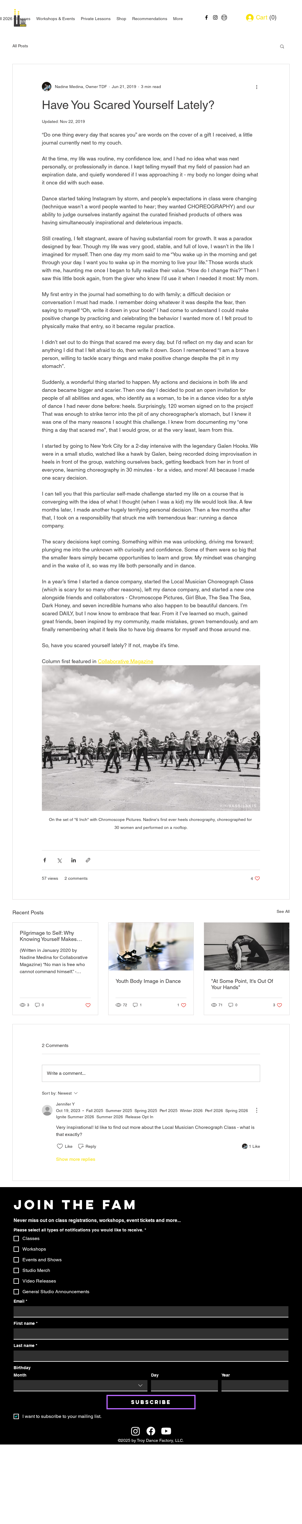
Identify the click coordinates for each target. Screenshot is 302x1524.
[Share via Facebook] (44, 860)
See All (283, 911)
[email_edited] (224, 17)
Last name (25, 1345)
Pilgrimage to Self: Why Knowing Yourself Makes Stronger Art (48, 936)
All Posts (20, 45)
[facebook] (206, 17)
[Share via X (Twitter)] (59, 860)
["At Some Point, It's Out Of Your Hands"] (246, 946)
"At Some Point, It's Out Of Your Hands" (242, 984)
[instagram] (215, 17)
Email (20, 1301)
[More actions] (256, 86)
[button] (271, 17)
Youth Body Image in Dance (148, 981)
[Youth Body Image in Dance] (151, 946)
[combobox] (80, 1385)
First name (25, 1323)
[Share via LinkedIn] (73, 860)
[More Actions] (256, 1110)
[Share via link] (88, 860)
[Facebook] (151, 1431)
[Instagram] (135, 1431)
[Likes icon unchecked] (60, 1146)
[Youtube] (166, 1431)
